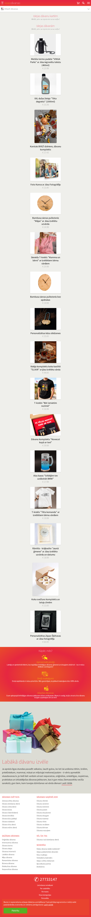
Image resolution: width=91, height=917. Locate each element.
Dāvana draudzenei (44, 813)
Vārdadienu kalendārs (44, 858)
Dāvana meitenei (43, 807)
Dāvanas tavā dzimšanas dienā (48, 840)
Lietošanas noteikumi (45, 885)
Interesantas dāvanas (10, 842)
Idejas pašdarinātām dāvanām (47, 852)
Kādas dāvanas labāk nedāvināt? (48, 849)
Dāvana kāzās (7, 810)
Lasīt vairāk (48, 904)
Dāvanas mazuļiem (43, 830)
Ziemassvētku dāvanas (10, 801)
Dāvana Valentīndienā (10, 813)
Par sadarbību (45, 888)
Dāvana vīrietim (42, 801)
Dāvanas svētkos (10, 797)
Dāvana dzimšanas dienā (11, 804)
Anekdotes (41, 867)
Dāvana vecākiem (43, 824)
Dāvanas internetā (9, 851)
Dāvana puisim (42, 810)
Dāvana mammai (42, 818)
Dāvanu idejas (7, 848)
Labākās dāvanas (8, 854)
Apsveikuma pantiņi (44, 864)
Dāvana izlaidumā (8, 821)
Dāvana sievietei (43, 804)
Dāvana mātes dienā (9, 827)
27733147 (48, 879)
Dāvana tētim (41, 821)
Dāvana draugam (43, 816)
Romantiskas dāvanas (10, 860)
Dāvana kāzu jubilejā (9, 818)
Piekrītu (15, 910)
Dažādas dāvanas (10, 835)
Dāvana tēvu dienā (9, 824)
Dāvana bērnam (42, 827)
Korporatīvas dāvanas (10, 869)
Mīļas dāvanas (7, 857)
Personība (45, 898)
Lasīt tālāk (67, 783)
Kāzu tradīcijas (42, 855)
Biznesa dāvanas (8, 863)
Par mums (45, 892)
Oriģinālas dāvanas (9, 840)
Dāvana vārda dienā (9, 807)
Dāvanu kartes (7, 845)
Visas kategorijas (45, 895)
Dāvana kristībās (8, 816)
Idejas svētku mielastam (45, 861)
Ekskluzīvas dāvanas (9, 866)
